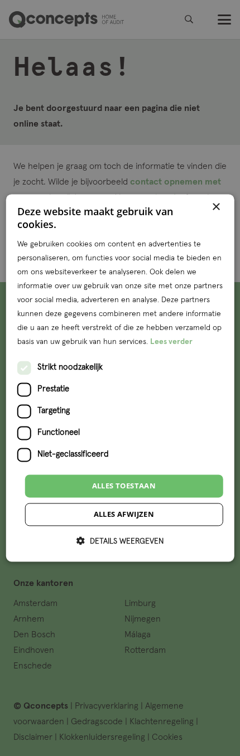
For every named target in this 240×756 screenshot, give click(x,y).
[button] (120, 541)
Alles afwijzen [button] (124, 515)
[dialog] (120, 377)
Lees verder (171, 342)
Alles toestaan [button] (124, 486)
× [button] (216, 207)
